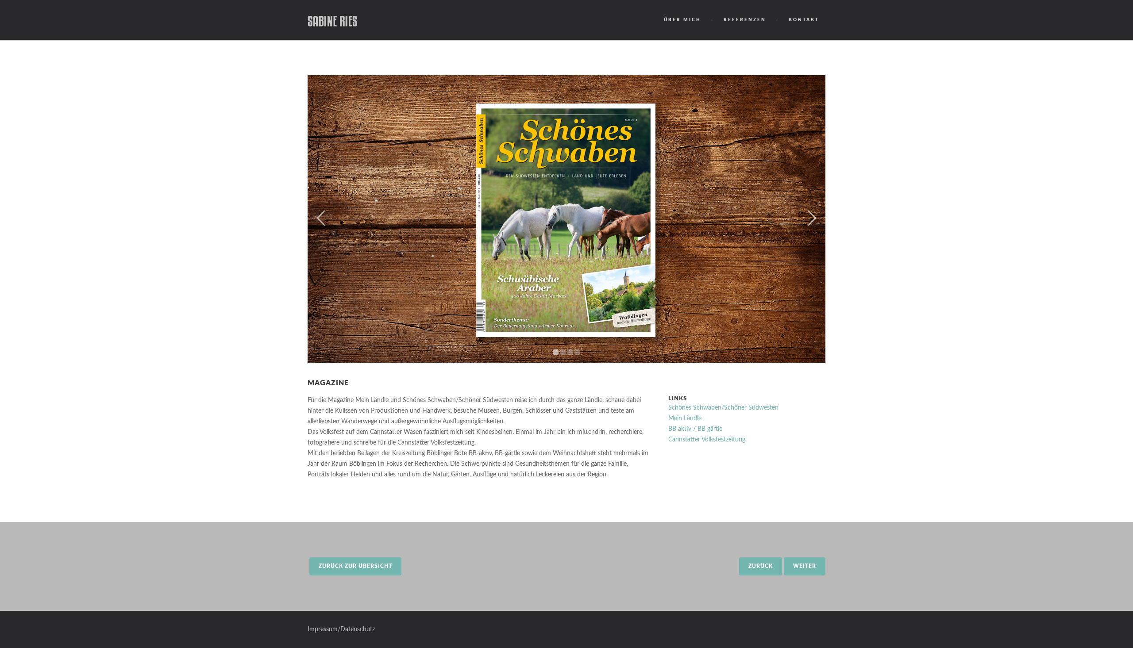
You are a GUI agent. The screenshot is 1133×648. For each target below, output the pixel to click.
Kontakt (804, 20)
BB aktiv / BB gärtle (695, 429)
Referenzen (745, 20)
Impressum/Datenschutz (341, 629)
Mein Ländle (684, 418)
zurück (760, 566)
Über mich (682, 20)
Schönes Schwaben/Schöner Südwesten (723, 408)
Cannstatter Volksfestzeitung (706, 440)
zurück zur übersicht (355, 566)
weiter (804, 566)
